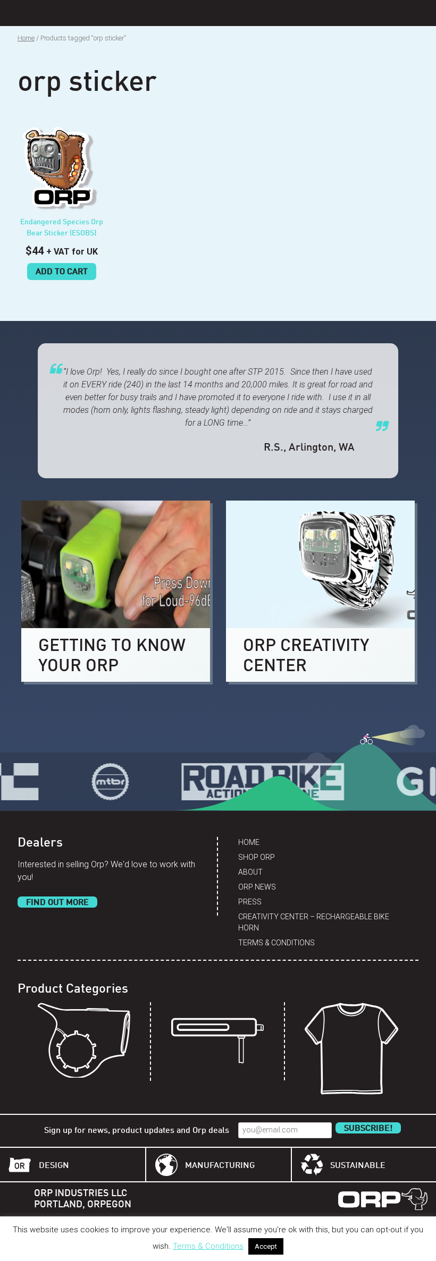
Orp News (257, 887)
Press (250, 902)
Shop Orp (256, 857)
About (250, 872)
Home (26, 38)
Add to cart (62, 272)
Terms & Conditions (276, 942)
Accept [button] (266, 1246)
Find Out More (57, 903)
